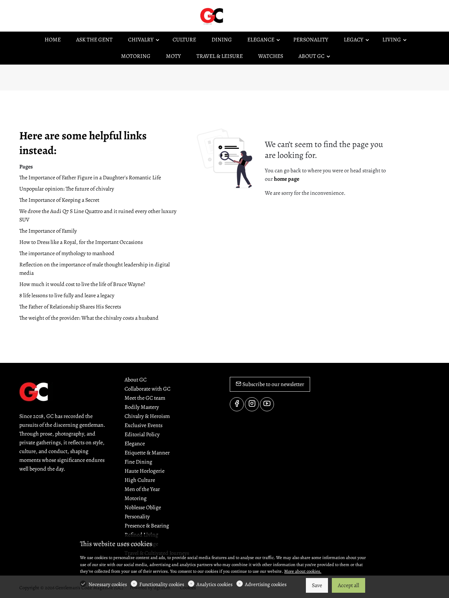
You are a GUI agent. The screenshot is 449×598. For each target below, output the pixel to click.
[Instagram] (252, 404)
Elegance (135, 443)
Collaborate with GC (147, 389)
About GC (136, 380)
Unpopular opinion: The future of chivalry (66, 189)
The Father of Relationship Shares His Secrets (70, 307)
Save (317, 585)
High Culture (140, 480)
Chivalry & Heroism (147, 416)
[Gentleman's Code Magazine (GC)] (228, 15)
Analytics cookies (214, 584)
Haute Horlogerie (145, 471)
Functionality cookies (161, 584)
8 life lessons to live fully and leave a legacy (66, 295)
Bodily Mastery (142, 407)
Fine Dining (138, 462)
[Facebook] (237, 404)
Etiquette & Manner (147, 453)
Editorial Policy (142, 434)
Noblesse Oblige (143, 507)
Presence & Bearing (147, 526)
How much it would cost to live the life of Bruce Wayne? (82, 284)
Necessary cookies (107, 584)
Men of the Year (142, 489)
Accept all (348, 585)
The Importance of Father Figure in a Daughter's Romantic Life (90, 177)
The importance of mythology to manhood (66, 253)
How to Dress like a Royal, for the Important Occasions (81, 242)
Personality (137, 516)
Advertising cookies (266, 584)
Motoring (136, 498)
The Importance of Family (48, 231)
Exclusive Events (143, 425)
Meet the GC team (145, 398)
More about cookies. (302, 571)
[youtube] (267, 404)
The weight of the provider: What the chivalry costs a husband (89, 318)
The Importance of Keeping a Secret (59, 200)
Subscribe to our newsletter (272, 384)
